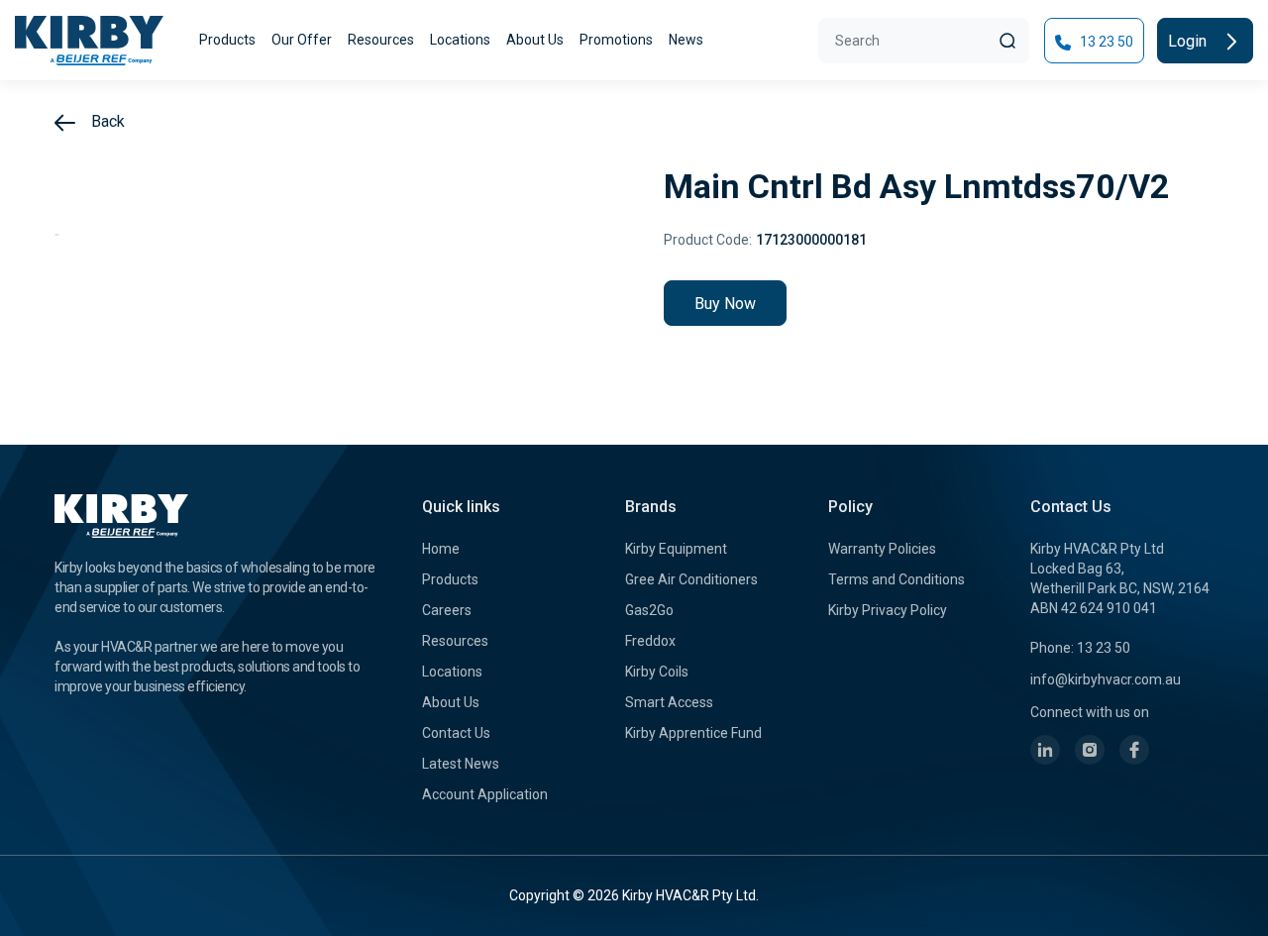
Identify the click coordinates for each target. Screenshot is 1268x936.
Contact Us (456, 733)
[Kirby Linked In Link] (1045, 750)
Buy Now (725, 303)
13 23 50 (1105, 42)
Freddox (650, 641)
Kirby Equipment (676, 549)
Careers (447, 610)
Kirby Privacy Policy (887, 610)
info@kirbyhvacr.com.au (1105, 679)
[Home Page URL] (89, 40)
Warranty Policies (882, 549)
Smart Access (669, 702)
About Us (535, 40)
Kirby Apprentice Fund (693, 733)
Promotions (616, 40)
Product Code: (708, 240)
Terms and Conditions (896, 579)
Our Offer (301, 40)
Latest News (460, 764)
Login (1189, 41)
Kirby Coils (656, 671)
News (686, 40)
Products (227, 40)
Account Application (485, 794)
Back (106, 121)
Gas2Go (649, 610)
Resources (381, 40)
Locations (460, 40)
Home (441, 549)
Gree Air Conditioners (691, 579)
